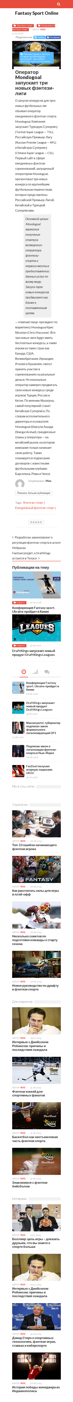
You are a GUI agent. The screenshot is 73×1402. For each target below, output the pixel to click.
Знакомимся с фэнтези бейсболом (29, 1184)
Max (42, 29)
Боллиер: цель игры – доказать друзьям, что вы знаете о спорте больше (36, 1243)
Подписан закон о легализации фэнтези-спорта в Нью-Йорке (41, 749)
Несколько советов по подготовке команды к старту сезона (34, 940)
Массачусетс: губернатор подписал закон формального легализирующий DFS (43, 728)
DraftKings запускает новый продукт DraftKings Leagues (33, 652)
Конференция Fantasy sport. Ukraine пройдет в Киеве (33, 609)
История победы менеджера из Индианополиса (36, 1389)
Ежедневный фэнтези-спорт (34, 508)
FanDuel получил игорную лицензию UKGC (39, 769)
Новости (20, 602)
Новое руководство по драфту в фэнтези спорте (35, 987)
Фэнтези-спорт (24, 25)
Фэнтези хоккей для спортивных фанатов (28, 1093)
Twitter (41, 37)
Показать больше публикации (33, 492)
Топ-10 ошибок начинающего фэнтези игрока (34, 847)
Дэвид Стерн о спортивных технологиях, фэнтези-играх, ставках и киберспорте (34, 1341)
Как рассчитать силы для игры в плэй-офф (35, 892)
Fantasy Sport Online (36, 13)
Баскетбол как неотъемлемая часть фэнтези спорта (35, 1139)
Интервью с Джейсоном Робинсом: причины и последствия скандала (30, 1046)
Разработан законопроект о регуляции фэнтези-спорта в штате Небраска (36, 542)
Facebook (55, 37)
